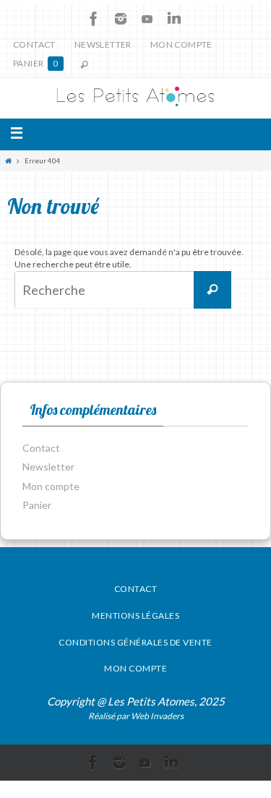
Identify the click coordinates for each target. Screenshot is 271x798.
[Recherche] (212, 290)
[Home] (8, 161)
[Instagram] (120, 18)
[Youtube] (147, 18)
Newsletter (103, 44)
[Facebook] (94, 18)
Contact (34, 44)
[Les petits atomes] (135, 98)
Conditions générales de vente (135, 642)
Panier (36, 63)
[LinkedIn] (174, 18)
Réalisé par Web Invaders (136, 716)
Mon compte (181, 44)
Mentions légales (135, 615)
